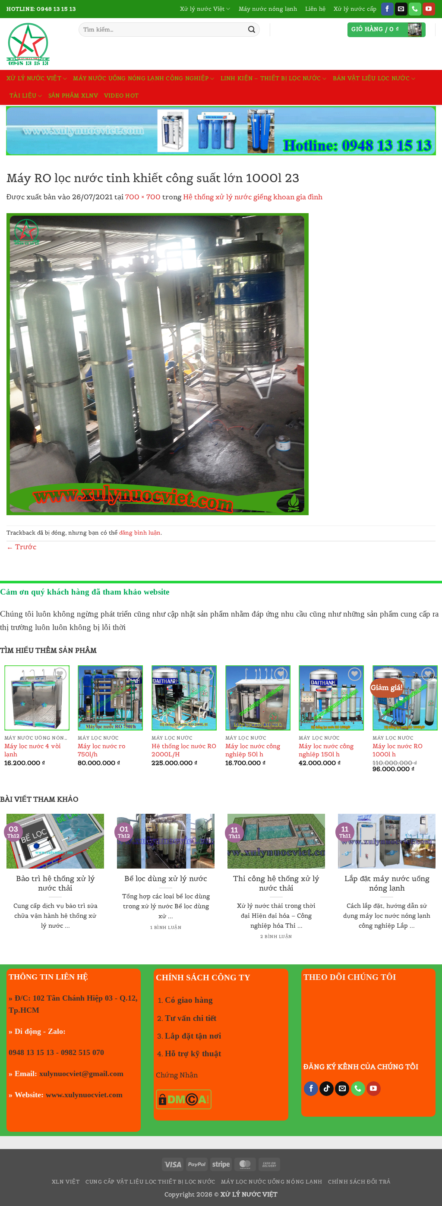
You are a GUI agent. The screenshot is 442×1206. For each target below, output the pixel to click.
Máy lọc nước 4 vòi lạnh (32, 750)
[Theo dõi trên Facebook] (387, 9)
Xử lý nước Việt (202, 9)
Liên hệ (315, 9)
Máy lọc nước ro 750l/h (101, 750)
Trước (21, 546)
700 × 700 (143, 196)
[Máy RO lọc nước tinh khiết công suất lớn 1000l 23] (157, 363)
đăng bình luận (140, 532)
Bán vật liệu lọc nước (371, 78)
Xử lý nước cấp (355, 9)
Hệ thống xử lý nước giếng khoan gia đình (252, 196)
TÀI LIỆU (22, 95)
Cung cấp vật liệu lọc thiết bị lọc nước (150, 1181)
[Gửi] (251, 29)
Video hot (121, 95)
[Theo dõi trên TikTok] (326, 1088)
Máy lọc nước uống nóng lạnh (271, 1181)
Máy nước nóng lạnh (268, 9)
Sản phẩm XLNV (73, 95)
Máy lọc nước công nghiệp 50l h (252, 750)
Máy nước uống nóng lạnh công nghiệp (140, 78)
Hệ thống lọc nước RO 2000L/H (184, 750)
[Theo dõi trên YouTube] (429, 9)
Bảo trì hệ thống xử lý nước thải (55, 883)
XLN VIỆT (66, 1181)
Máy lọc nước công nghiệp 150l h (326, 750)
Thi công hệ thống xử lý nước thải (276, 883)
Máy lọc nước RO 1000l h (398, 750)
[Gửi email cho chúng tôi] (401, 9)
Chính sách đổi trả (359, 1181)
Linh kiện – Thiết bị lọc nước (271, 78)
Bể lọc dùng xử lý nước (165, 878)
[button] (386, 29)
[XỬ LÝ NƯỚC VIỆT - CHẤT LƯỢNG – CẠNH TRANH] (36, 44)
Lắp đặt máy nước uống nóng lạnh (386, 883)
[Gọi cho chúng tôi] (415, 9)
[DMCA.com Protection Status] (184, 1098)
